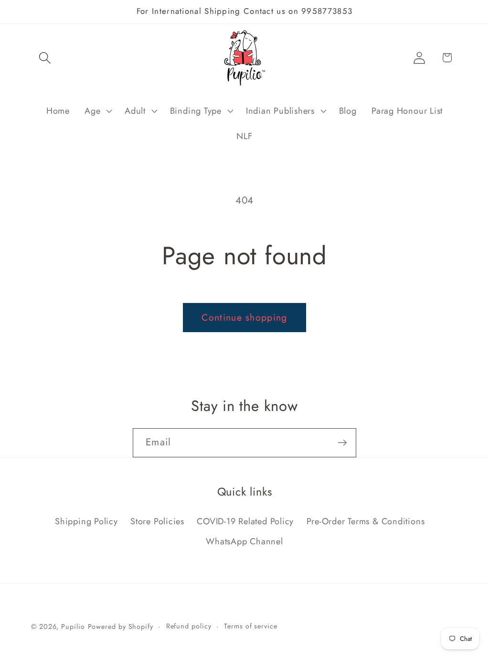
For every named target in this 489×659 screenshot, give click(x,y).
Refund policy (189, 626)
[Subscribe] (342, 442)
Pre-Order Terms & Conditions (366, 521)
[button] (44, 57)
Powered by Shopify (120, 626)
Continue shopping (244, 317)
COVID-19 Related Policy (245, 521)
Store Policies (157, 521)
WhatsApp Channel (244, 541)
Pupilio (73, 626)
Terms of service (250, 626)
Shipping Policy (86, 521)
